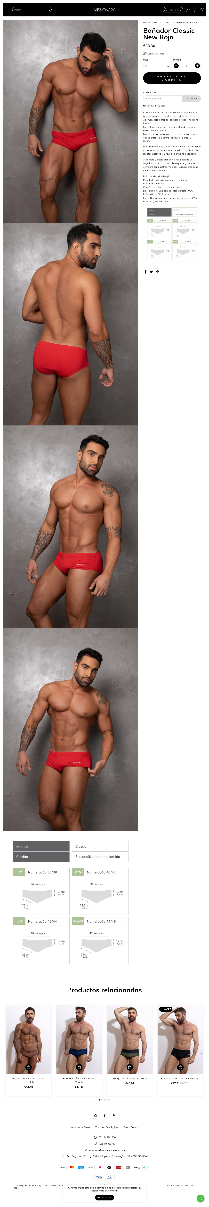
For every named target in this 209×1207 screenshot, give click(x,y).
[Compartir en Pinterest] (157, 271)
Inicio (145, 22)
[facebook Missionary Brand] (105, 1116)
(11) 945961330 (107, 1143)
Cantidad (177, 60)
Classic (165, 22)
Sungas (155, 22)
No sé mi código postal (154, 106)
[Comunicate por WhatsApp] (200, 1198)
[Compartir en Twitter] (151, 271)
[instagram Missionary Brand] (95, 1116)
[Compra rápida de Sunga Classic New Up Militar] (130, 1067)
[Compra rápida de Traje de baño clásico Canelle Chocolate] (28, 1067)
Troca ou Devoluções (106, 1127)
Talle (145, 60)
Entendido (105, 1197)
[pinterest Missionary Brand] (113, 1116)
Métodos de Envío (80, 1127)
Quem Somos (131, 1127)
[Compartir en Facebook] (145, 271)
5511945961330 (107, 1137)
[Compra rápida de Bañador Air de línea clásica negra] (180, 1067)
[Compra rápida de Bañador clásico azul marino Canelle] (79, 1067)
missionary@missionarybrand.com (107, 1150)
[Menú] (7, 10)
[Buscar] (48, 9)
